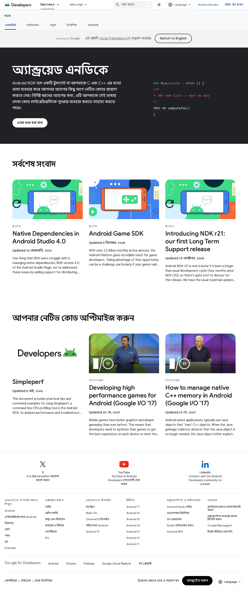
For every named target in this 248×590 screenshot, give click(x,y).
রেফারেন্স (93, 25)
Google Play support (220, 525)
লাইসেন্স (26, 580)
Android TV (93, 531)
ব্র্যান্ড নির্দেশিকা (43, 580)
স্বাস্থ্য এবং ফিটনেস (55, 519)
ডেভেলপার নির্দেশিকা (178, 513)
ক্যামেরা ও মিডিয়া (54, 525)
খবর (7, 535)
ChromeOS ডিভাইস (97, 519)
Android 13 (133, 531)
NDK (8, 15)
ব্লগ (6, 541)
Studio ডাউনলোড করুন (180, 525)
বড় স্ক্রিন (90, 506)
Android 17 (133, 506)
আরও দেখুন (76, 4)
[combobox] (133, 4)
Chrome (71, 563)
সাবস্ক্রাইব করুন (197, 581)
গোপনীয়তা (51, 531)
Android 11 (132, 544)
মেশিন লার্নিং (51, 513)
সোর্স (7, 529)
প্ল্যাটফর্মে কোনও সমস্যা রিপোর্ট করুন (224, 508)
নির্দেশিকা (72, 25)
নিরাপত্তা (9, 523)
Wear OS (91, 513)
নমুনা (53, 25)
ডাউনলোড (33, 25)
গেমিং (48, 506)
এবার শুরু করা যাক (30, 123)
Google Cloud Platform (116, 563)
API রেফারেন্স (174, 519)
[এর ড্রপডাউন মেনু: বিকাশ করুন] (59, 4)
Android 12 (133, 538)
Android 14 (133, 525)
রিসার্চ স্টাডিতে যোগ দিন (220, 531)
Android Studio (208, 4)
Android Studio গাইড (179, 506)
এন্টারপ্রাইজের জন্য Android (20, 517)
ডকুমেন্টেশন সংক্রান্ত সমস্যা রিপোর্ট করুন (222, 517)
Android (10, 510)
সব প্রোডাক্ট (145, 563)
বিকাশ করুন (47, 4)
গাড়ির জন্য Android (97, 525)
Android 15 (133, 519)
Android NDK (175, 531)
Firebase (89, 563)
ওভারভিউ (10, 25)
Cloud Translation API (115, 38)
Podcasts (10, 548)
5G (47, 538)
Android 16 (133, 513)
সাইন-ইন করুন (234, 4)
